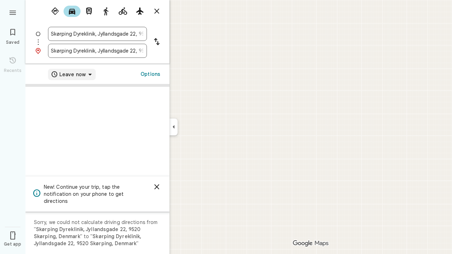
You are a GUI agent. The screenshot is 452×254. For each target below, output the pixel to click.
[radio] (55, 11)
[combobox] (97, 34)
